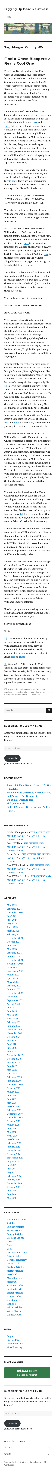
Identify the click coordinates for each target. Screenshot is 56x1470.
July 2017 (11, 1165)
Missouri (12, 1281)
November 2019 (15, 1084)
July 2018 (11, 1128)
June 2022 (12, 1011)
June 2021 (12, 1048)
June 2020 (12, 1066)
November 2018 (15, 1117)
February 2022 (14, 1022)
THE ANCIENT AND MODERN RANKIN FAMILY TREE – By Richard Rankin (28, 836)
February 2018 (14, 1143)
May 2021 (11, 1051)
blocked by (27, 1372)
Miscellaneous (14, 1278)
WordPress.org (15, 1347)
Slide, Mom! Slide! (16, 803)
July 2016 (11, 1190)
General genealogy (17, 1259)
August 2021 (13, 1040)
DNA (9, 1249)
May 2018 (12, 1132)
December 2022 (15, 993)
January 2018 (13, 1146)
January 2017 (13, 1179)
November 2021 (15, 1033)
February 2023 (14, 985)
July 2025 (11, 916)
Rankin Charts (14, 1289)
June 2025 (12, 919)
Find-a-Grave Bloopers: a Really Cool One (27, 60)
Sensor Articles (15, 1292)
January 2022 (13, 1026)
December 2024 (15, 938)
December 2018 (15, 1113)
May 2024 (12, 949)
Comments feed (15, 1343)
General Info (13, 1263)
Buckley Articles (15, 1227)
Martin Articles (15, 1270)
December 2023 (15, 960)
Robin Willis (13, 689)
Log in (10, 1336)
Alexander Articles (17, 1219)
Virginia (11, 1303)
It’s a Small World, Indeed (20, 799)
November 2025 (15, 912)
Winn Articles (14, 1314)
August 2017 (13, 1161)
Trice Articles (14, 1296)
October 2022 (14, 996)
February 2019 (14, 1110)
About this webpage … (15, 1441)
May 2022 (12, 1015)
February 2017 (14, 1176)
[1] (5, 386)
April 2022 (12, 1018)
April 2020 (12, 1073)
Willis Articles (14, 1307)
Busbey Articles (15, 1234)
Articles (40, 689)
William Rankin (21, 695)
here (35, 122)
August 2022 (13, 1004)
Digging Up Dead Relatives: (26, 9)
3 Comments (34, 695)
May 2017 (11, 1172)
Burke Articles (14, 1230)
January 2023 (13, 989)
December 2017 (14, 1150)
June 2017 (11, 1168)
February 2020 (14, 1077)
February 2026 (14, 908)
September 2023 (15, 971)
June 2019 (12, 1099)
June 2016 (12, 1194)
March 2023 (13, 982)
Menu (8, 17)
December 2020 (15, 1055)
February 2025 (14, 934)
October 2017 (13, 1154)
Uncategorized (14, 1300)
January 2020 (14, 1081)
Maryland (12, 1274)
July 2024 (11, 945)
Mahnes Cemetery (21, 692)
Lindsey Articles (15, 1267)
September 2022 (15, 1000)
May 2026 (12, 905)
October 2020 (14, 1059)
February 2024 (14, 952)
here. (7, 126)
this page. (12, 181)
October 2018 (13, 1121)
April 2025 (12, 927)
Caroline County (15, 1238)
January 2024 (14, 956)
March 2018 (13, 1139)
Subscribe (12, 758)
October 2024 (14, 941)
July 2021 (11, 1044)
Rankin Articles (15, 1285)
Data (9, 1245)
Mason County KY (36, 692)
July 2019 (11, 1095)
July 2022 (11, 1007)
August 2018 (13, 1124)
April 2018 (12, 1135)
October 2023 (13, 967)
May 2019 (11, 1102)
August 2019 (13, 1092)
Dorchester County (17, 1252)
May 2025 (12, 923)
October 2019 (13, 1088)
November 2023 (15, 963)
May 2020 (12, 1070)
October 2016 (13, 1187)
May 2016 (11, 1198)
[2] (21, 514)
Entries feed (13, 1340)
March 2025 (13, 930)
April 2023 (12, 978)
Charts (10, 1241)
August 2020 (13, 1062)
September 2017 (15, 1157)
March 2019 (13, 1106)
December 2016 (15, 1183)
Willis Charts (14, 1311)
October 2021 (13, 1037)
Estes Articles (14, 1256)
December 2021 (15, 1029)
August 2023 (13, 974)
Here (26, 243)
